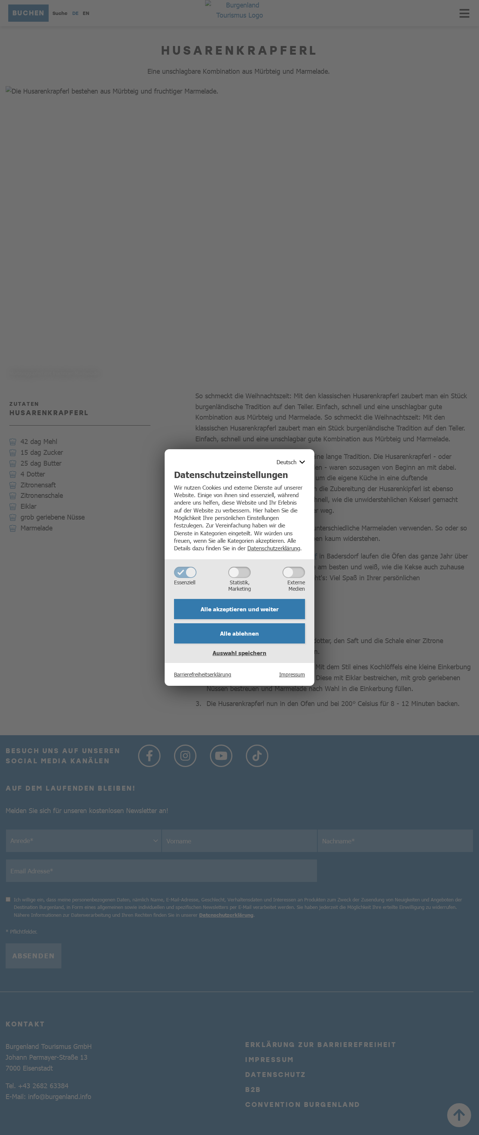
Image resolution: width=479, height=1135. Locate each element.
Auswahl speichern (239, 652)
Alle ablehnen (239, 633)
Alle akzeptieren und (240, 609)
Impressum (292, 674)
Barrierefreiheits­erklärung (202, 674)
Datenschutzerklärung (273, 547)
